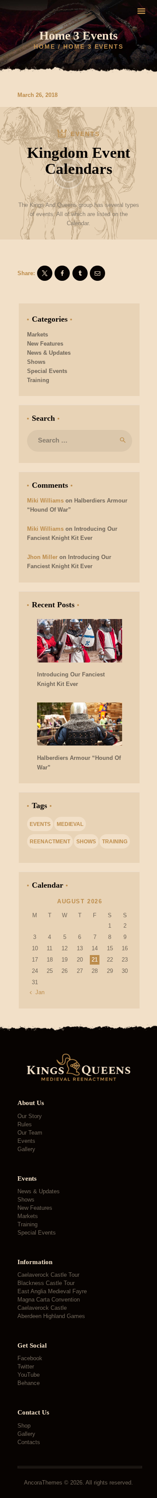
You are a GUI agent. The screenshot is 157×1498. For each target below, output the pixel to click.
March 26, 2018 (37, 95)
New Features (45, 343)
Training (38, 380)
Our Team (29, 1132)
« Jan (37, 992)
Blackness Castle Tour (46, 1283)
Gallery (26, 1149)
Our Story (29, 1116)
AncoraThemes (43, 1482)
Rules (24, 1124)
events (40, 824)
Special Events (47, 371)
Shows (36, 362)
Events (26, 1141)
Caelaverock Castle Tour (48, 1275)
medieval (70, 824)
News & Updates (49, 353)
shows (86, 842)
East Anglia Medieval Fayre (52, 1291)
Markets (37, 334)
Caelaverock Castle (42, 1308)
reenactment (50, 842)
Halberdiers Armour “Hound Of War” (79, 763)
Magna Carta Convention (48, 1299)
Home (44, 46)
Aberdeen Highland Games (51, 1316)
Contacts (28, 1442)
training (114, 842)
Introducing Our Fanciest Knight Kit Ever (71, 679)
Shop (24, 1425)
